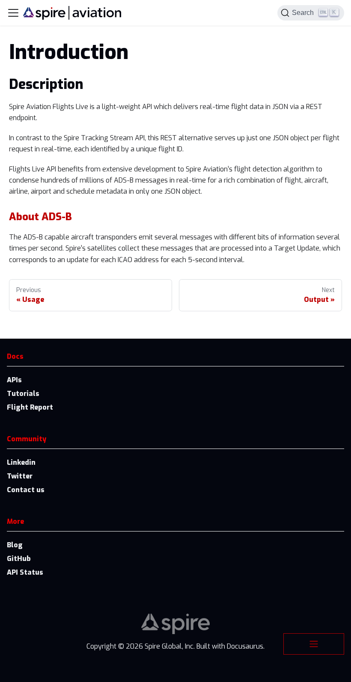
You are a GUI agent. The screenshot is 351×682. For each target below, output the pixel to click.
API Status (25, 572)
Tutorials (23, 393)
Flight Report (30, 407)
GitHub (19, 558)
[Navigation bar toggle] (13, 12)
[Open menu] (313, 644)
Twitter (20, 476)
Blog (15, 544)
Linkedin (21, 462)
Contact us (26, 489)
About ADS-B (40, 217)
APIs (14, 379)
